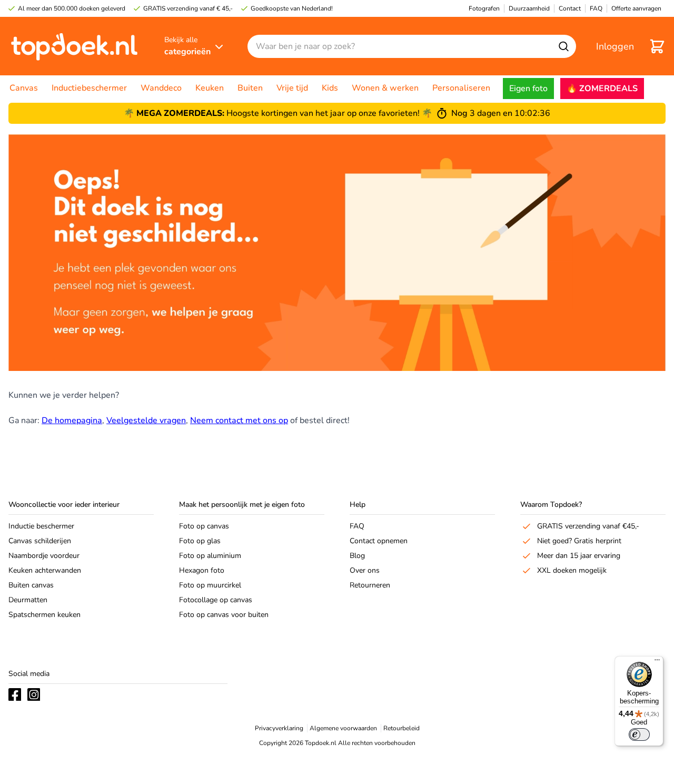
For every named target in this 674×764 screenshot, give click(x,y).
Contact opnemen (379, 541)
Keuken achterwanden (44, 570)
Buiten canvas (31, 585)
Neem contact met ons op (239, 420)
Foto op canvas (204, 526)
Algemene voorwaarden (343, 728)
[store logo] (74, 46)
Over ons (365, 570)
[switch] (639, 734)
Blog (357, 556)
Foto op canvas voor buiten (224, 615)
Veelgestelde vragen (146, 420)
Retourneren (370, 585)
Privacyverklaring (279, 728)
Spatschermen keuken (44, 615)
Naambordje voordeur (44, 556)
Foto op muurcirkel (210, 585)
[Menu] (657, 662)
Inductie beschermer (41, 526)
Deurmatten (27, 600)
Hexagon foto (201, 570)
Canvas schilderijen (39, 541)
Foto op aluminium (210, 556)
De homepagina (72, 420)
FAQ (357, 526)
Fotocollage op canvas (215, 600)
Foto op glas (200, 541)
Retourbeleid (401, 728)
